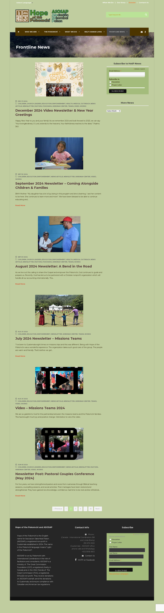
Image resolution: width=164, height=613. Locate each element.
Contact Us (144, 2)
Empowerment (59, 104)
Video (76, 106)
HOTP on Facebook (86, 560)
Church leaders (34, 104)
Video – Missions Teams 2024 (40, 408)
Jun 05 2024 (23, 465)
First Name (113, 547)
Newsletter (28, 106)
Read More (20, 205)
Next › (97, 509)
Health (69, 104)
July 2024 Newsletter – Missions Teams (48, 338)
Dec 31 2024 (22, 101)
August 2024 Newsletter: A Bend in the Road (53, 266)
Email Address (115, 71)
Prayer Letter (117, 85)
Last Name (113, 553)
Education (47, 104)
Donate (132, 2)
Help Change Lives (93, 32)
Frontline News (117, 32)
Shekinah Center (59, 106)
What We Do (108, 2)
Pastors (38, 106)
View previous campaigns (118, 574)
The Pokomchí (51, 32)
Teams (71, 106)
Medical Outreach (81, 104)
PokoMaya (47, 106)
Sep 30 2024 (23, 174)
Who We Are (31, 32)
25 (91, 509)
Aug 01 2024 (23, 332)
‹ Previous (58, 509)
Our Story (121, 2)
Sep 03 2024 (23, 257)
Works (83, 106)
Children (22, 104)
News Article (57, 177)
